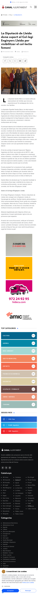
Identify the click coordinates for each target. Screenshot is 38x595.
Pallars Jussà (19, 511)
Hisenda (5, 544)
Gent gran (5, 538)
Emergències (6, 533)
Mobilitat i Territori (8, 553)
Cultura (5, 529)
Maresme (18, 498)
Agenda (5, 527)
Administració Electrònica (10, 523)
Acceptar (10, 591)
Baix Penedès (7, 508)
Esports (5, 536)
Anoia (4, 490)
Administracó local (8, 525)
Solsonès (30, 495)
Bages (4, 495)
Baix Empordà (7, 503)
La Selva (17, 490)
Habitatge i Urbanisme (9, 542)
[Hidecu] (19, 293)
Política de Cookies (28, 582)
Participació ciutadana (9, 559)
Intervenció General (8, 546)
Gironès (17, 485)
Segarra (30, 490)
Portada (4, 15)
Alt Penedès (6, 482)
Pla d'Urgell (31, 477)
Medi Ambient (7, 551)
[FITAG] (19, 23)
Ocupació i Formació (9, 557)
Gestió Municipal (7, 540)
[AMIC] (19, 316)
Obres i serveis (7, 555)
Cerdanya (18, 477)
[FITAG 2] (19, 245)
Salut (4, 563)
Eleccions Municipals (9, 531)
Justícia (5, 548)
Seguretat (5, 566)
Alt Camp (5, 477)
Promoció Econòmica (9, 561)
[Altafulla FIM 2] (19, 268)
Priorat (30, 482)
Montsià (17, 503)
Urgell (29, 503)
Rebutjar (28, 591)
